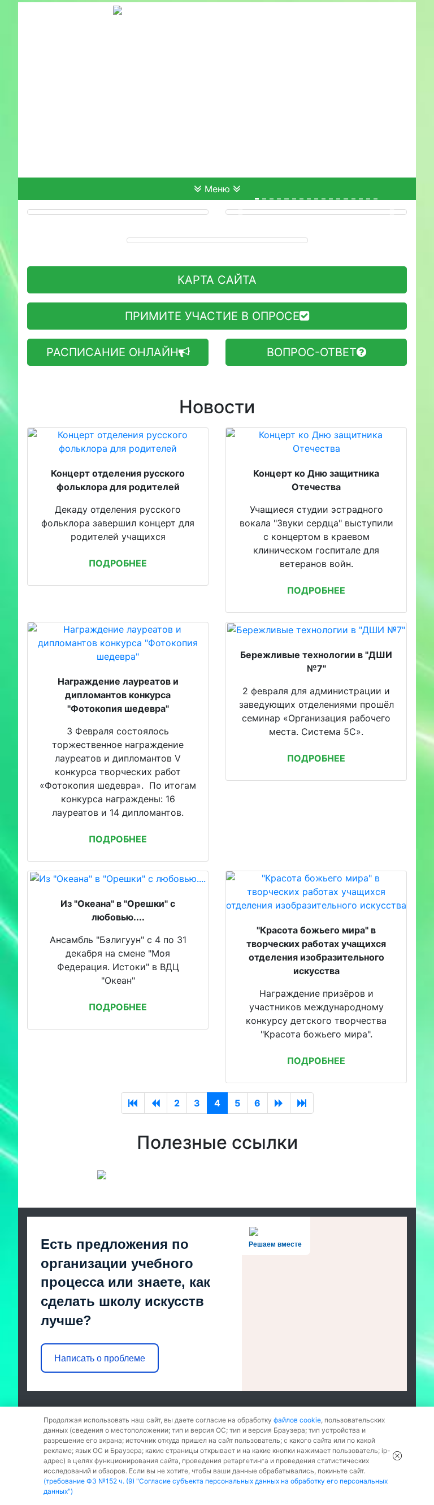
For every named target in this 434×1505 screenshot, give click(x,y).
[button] (239, 212)
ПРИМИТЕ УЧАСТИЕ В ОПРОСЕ (212, 316)
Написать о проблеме (99, 1358)
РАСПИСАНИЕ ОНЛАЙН (112, 352)
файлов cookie (297, 1420)
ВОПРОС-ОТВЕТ (312, 352)
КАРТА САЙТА (217, 280)
